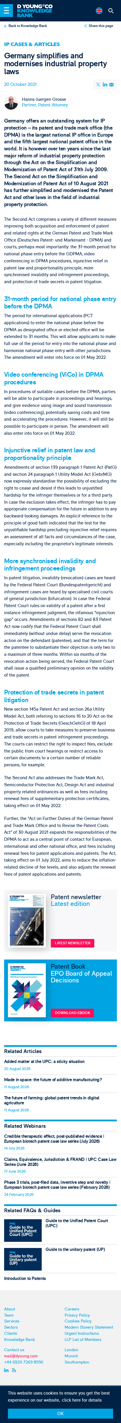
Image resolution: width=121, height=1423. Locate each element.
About (9, 1309)
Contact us (14, 1349)
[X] (98, 84)
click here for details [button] (82, 1400)
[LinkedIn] (105, 85)
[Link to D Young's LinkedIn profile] (7, 1370)
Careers (72, 1309)
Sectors (11, 1327)
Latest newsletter (72, 943)
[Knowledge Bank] (37, 13)
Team (9, 1315)
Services (11, 1321)
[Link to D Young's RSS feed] (15, 1370)
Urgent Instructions (82, 1333)
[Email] (111, 84)
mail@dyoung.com (21, 1356)
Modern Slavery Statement (89, 1327)
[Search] (111, 11)
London (71, 1349)
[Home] (37, 6)
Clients (10, 1333)
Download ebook (72, 1013)
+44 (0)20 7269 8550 (23, 1362)
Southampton (77, 1362)
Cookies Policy (78, 1321)
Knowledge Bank (19, 1339)
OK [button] (60, 1414)
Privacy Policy (77, 1315)
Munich (71, 1356)
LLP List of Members (83, 1339)
